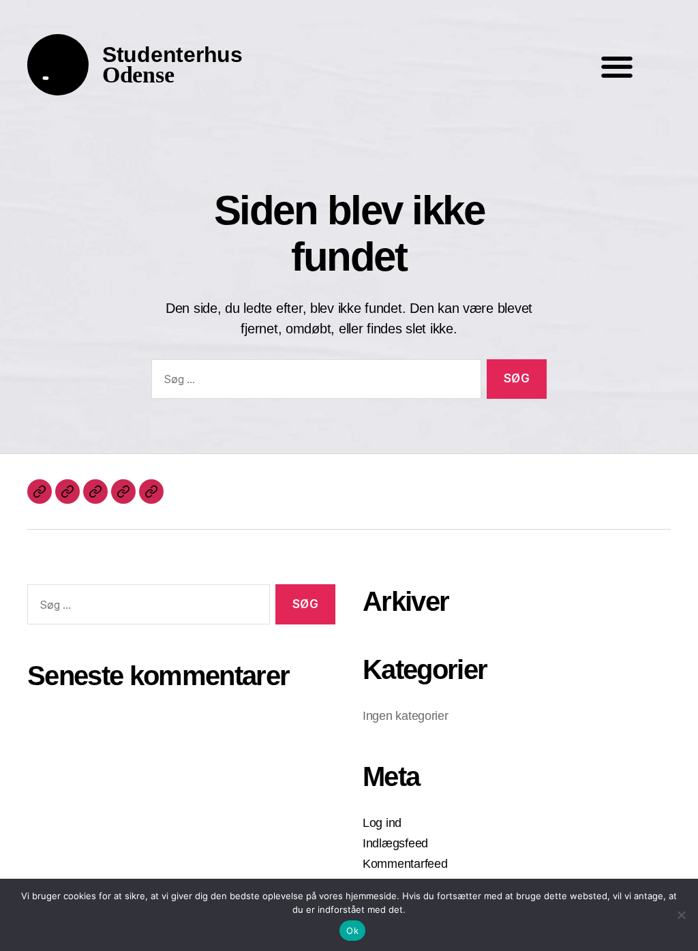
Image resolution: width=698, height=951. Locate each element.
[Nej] (681, 915)
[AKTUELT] (39, 491)
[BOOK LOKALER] (151, 491)
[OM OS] (95, 491)
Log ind (382, 823)
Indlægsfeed (395, 843)
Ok (352, 930)
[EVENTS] (67, 491)
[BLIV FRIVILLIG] (123, 491)
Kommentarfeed (405, 864)
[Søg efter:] (313, 382)
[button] (616, 66)
